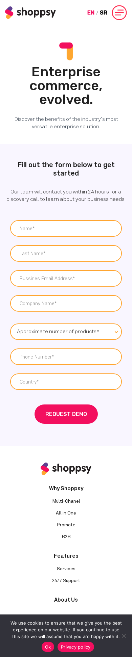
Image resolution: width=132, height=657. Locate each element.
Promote (66, 525)
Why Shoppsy (66, 488)
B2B (66, 537)
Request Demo (66, 414)
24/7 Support (66, 580)
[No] (123, 635)
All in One (66, 513)
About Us (66, 599)
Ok (48, 647)
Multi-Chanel (66, 501)
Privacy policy (76, 647)
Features (66, 555)
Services (66, 569)
